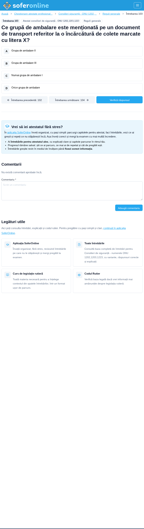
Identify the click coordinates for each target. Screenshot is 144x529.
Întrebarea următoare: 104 (70, 100)
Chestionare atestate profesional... (33, 13)
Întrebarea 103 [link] (134, 13)
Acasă (4, 13)
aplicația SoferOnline (19, 132)
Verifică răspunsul (119, 100)
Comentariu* (8, 179)
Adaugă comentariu (129, 208)
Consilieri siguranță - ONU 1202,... (77, 13)
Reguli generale (111, 13)
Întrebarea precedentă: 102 (26, 100)
